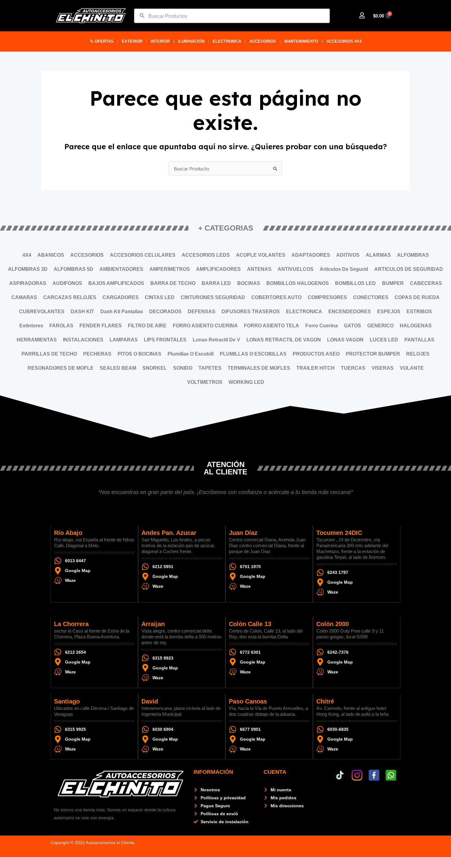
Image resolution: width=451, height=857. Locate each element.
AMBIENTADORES (121, 269)
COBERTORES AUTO (276, 297)
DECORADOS (165, 311)
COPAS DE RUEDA (417, 297)
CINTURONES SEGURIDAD (213, 297)
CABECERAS (426, 283)
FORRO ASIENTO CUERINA (205, 325)
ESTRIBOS (419, 311)
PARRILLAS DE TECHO (49, 353)
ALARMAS (378, 255)
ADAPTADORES (310, 255)
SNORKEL (154, 368)
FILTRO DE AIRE (147, 325)
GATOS (352, 325)
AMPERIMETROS (169, 269)
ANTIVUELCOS (296, 269)
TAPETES (210, 368)
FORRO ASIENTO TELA (271, 325)
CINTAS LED (160, 297)
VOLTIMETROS (204, 382)
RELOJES (418, 353)
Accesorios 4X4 (343, 41)
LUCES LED (384, 339)
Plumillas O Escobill (191, 353)
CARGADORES (120, 297)
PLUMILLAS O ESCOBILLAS (253, 353)
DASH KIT (82, 311)
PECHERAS (97, 353)
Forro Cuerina (321, 325)
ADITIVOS (348, 255)
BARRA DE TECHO (172, 283)
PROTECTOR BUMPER (373, 353)
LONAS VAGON (345, 339)
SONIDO (182, 368)
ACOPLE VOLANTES (260, 255)
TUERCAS (353, 368)
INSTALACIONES (83, 339)
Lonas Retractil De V (216, 339)
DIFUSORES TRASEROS (251, 311)
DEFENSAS (201, 311)
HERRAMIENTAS (37, 339)
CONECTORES (370, 297)
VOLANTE (412, 368)
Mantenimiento (301, 41)
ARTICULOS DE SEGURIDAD (408, 269)
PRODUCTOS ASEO (316, 353)
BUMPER (393, 283)
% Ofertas (102, 41)
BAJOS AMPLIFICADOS (116, 283)
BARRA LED (216, 283)
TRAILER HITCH (315, 368)
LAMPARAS (124, 339)
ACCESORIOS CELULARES (142, 255)
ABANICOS (50, 255)
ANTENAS (259, 269)
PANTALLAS (419, 339)
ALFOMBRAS (413, 255)
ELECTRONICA (227, 41)
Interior (160, 41)
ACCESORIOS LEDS (206, 255)
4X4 (26, 255)
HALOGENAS (416, 325)
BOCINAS (248, 283)
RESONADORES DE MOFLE (61, 368)
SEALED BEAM (118, 368)
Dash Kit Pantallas (121, 311)
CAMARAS (24, 297)
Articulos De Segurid (344, 269)
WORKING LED (246, 382)
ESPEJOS (388, 311)
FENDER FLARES (100, 325)
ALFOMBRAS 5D (73, 269)
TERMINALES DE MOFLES (259, 368)
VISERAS (383, 368)
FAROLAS (61, 325)
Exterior (132, 41)
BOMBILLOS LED (355, 283)
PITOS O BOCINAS (139, 353)
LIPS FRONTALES (165, 339)
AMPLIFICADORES (218, 269)
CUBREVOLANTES (41, 311)
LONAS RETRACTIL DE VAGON (283, 339)
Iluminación (191, 41)
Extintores (31, 325)
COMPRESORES (327, 297)
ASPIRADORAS (27, 283)
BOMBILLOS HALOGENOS (297, 283)
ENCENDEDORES (349, 311)
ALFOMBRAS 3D (28, 269)
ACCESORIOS (262, 41)
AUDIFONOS (67, 283)
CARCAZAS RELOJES (69, 297)
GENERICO (380, 325)
